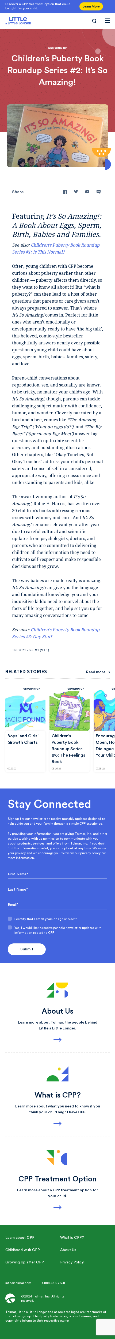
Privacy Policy (72, 1262)
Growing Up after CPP (24, 1262)
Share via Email (87, 192)
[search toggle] (94, 21)
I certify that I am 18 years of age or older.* (45, 919)
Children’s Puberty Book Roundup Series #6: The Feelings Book (68, 749)
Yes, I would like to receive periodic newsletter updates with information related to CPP (58, 930)
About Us (68, 1250)
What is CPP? (72, 1238)
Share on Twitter (76, 192)
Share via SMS (99, 191)
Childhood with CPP (22, 1250)
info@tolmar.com (18, 1283)
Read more (95, 672)
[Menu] (107, 20)
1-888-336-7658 (53, 1283)
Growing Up (31, 688)
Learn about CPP (19, 1238)
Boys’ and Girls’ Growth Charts (23, 739)
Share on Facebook (65, 192)
